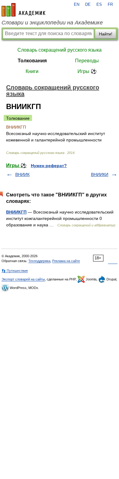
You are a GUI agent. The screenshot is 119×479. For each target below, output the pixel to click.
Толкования (32, 60)
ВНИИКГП (16, 212)
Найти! (105, 33)
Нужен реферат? (49, 165)
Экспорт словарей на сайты (23, 279)
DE (88, 4)
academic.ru (23, 9)
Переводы (87, 60)
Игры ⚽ (87, 71)
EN (76, 4)
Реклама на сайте (66, 261)
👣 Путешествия (15, 270)
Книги (32, 71)
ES (99, 4)
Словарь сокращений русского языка (59, 50)
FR (110, 4)
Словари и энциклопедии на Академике (52, 23)
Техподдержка (39, 261)
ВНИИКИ (99, 174)
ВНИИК (22, 174)
